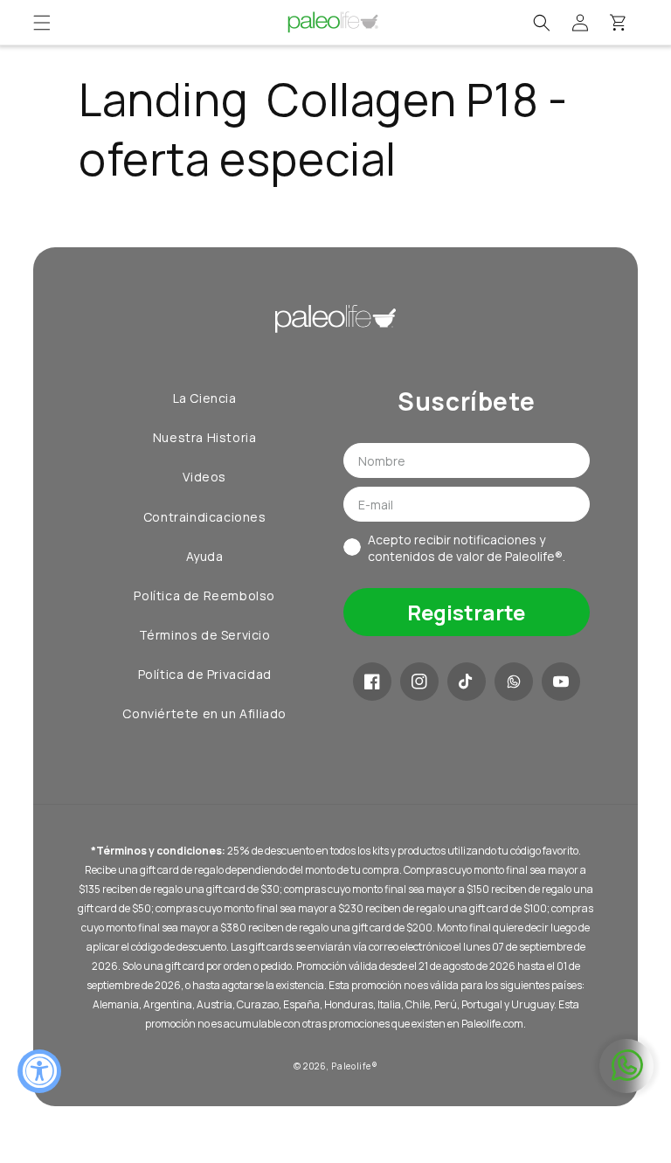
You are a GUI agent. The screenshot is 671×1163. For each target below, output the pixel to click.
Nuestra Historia (205, 437)
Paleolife (350, 1066)
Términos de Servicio (205, 634)
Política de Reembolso (204, 595)
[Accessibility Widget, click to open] (39, 1071)
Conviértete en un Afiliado (204, 713)
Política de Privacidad (205, 674)
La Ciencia (205, 398)
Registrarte (466, 612)
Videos (204, 476)
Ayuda (205, 556)
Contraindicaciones (204, 517)
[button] (42, 22)
